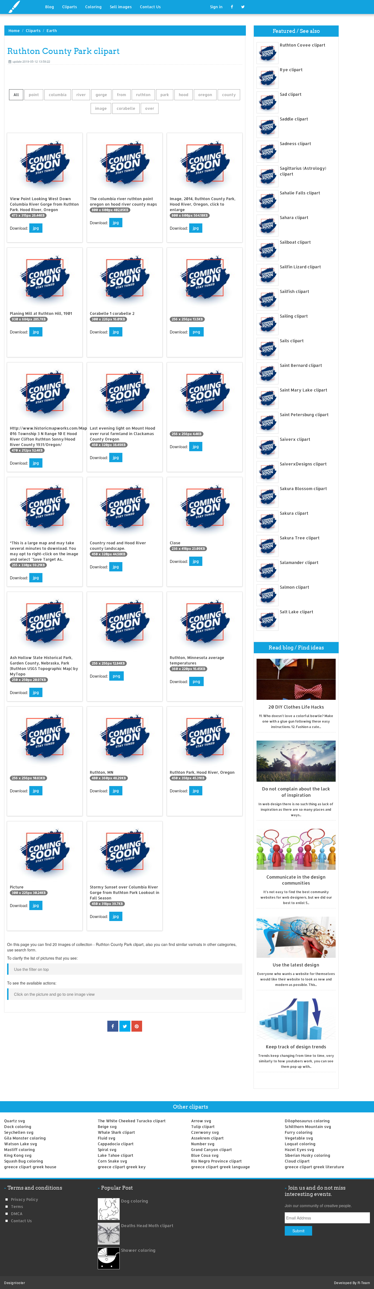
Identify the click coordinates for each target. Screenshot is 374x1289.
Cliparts (69, 6)
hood (183, 94)
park (164, 94)
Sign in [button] (216, 6)
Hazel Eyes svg (299, 1149)
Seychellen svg (18, 1132)
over (149, 108)
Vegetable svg (299, 1138)
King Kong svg (17, 1155)
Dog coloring (134, 1201)
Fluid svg (106, 1138)
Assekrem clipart (207, 1138)
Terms (17, 1206)
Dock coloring (17, 1126)
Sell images (121, 6)
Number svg (202, 1143)
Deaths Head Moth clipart (147, 1225)
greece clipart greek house (30, 1166)
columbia (58, 94)
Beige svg (107, 1126)
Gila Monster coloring (25, 1138)
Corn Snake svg (112, 1161)
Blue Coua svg (204, 1155)
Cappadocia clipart (116, 1143)
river (81, 94)
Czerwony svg (205, 1132)
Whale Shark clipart (116, 1132)
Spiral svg (107, 1149)
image (101, 108)
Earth (52, 30)
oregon (205, 94)
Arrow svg (201, 1120)
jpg (36, 228)
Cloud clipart (297, 1161)
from (121, 94)
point (34, 94)
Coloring (93, 6)
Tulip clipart (203, 1126)
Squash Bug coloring (23, 1161)
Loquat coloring (300, 1143)
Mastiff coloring (19, 1149)
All (16, 94)
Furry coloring (298, 1132)
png (196, 331)
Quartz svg (14, 1120)
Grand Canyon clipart (211, 1149)
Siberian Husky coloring (307, 1155)
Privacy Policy (24, 1199)
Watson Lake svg (20, 1143)
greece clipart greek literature (314, 1166)
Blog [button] (49, 6)
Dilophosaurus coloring (307, 1120)
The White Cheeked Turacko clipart (132, 1120)
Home (14, 30)
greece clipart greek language (220, 1166)
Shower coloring (138, 1250)
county (229, 94)
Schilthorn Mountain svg (308, 1126)
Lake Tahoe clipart (115, 1155)
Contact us (21, 1220)
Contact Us (150, 6)
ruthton (143, 94)
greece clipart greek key (122, 1166)
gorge (101, 94)
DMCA (16, 1213)
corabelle (126, 108)
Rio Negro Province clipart (216, 1161)
